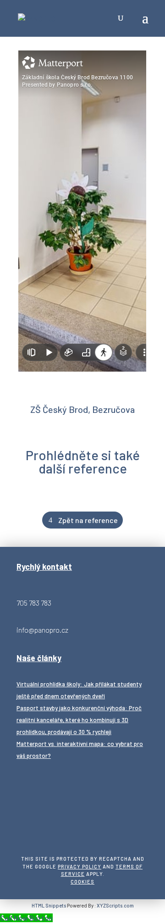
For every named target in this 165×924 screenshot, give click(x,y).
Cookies (82, 882)
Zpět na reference (88, 520)
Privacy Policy (79, 866)
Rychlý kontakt (44, 567)
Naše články (38, 658)
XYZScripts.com (115, 905)
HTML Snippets (49, 905)
